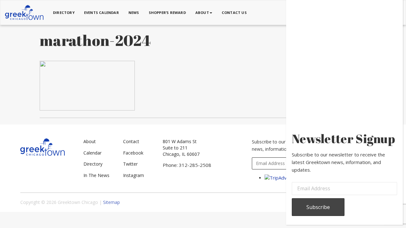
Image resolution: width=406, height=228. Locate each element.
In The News (96, 175)
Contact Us (234, 12)
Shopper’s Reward (167, 12)
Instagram (133, 175)
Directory (64, 12)
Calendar (92, 153)
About (89, 141)
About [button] (202, 12)
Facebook (133, 153)
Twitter (130, 164)
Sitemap (111, 202)
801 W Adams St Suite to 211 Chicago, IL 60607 (181, 147)
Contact (131, 141)
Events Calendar (101, 12)
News (133, 12)
